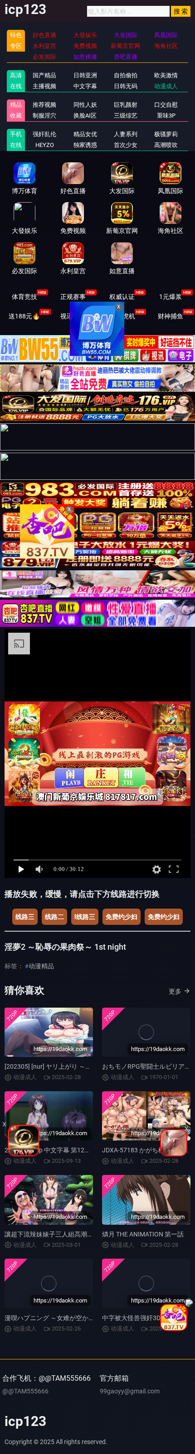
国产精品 (44, 75)
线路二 (54, 916)
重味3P (166, 115)
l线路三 (84, 916)
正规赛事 (73, 296)
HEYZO (44, 145)
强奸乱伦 (44, 134)
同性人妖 (85, 104)
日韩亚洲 (85, 75)
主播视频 (44, 86)
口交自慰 (166, 104)
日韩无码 (125, 86)
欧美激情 (166, 75)
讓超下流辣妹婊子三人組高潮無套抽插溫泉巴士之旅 (78, 1234)
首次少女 (125, 145)
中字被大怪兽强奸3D (131, 1317)
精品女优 (85, 134)
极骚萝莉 (166, 134)
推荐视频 (44, 104)
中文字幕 (85, 86)
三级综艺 (125, 115)
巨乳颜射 (125, 104)
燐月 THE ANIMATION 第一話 (143, 1234)
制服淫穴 (44, 115)
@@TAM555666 (25, 1391)
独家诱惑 (85, 145)
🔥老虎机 (121, 316)
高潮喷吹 (166, 145)
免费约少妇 (121, 916)
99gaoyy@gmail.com (130, 1391)
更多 (175, 991)
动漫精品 (41, 966)
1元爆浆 (170, 296)
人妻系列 (125, 134)
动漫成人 (166, 86)
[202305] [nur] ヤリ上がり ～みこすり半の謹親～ (73, 1066)
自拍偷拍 (125, 75)
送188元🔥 (24, 316)
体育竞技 (24, 296)
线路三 (24, 916)
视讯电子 (73, 316)
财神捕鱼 (170, 316)
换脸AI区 (85, 115)
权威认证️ (122, 296)
